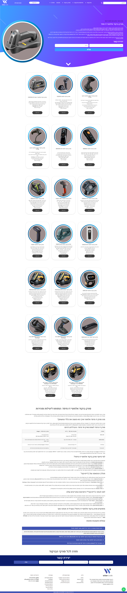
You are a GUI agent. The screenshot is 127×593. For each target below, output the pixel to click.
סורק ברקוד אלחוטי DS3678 (37, 198)
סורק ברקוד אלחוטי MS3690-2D (63, 149)
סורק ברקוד (67, 2)
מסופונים (51, 579)
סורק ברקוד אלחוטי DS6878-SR (63, 244)
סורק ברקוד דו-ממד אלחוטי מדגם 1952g (89, 96)
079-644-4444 (18, 3)
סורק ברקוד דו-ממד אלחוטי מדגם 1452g (37, 148)
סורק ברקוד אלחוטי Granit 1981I (63, 198)
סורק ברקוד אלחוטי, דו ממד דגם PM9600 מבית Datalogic (76, 383)
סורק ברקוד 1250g (65, 581)
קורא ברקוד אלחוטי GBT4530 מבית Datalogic (37, 337)
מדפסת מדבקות (78, 2)
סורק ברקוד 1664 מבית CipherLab (89, 337)
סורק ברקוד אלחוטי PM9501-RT (89, 198)
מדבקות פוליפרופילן (65, 582)
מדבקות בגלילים (49, 586)
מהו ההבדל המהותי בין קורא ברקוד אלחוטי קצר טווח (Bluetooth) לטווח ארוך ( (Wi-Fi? (80, 537)
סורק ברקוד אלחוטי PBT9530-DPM (63, 290)
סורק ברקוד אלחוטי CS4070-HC (89, 244)
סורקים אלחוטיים (49, 581)
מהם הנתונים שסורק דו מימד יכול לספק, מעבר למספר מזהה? (86, 528)
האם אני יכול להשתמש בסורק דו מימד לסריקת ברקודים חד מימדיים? (84, 543)
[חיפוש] (101, 3)
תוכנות (58, 2)
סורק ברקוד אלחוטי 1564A (37, 244)
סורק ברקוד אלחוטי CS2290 (63, 96)
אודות (53, 2)
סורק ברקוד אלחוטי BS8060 (89, 149)
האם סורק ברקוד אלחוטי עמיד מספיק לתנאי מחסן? (89, 540)
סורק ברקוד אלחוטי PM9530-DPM (37, 290)
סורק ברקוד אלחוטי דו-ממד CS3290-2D (37, 97)
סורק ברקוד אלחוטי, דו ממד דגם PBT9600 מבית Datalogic (50, 383)
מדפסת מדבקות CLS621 (64, 578)
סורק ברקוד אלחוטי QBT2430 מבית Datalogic (63, 337)
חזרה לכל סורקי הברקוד (63, 551)
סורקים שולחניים (49, 582)
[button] (63, 528)
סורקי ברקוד (120, 21)
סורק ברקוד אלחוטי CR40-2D (90, 291)
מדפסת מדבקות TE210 (64, 579)
